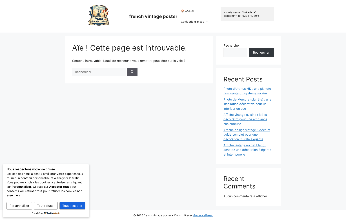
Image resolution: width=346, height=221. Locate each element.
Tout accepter (72, 206)
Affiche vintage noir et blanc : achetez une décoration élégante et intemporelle (247, 149)
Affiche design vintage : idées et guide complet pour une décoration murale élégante (246, 134)
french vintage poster (153, 16)
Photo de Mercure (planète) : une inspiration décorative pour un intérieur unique (247, 104)
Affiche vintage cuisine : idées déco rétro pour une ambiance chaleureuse (245, 119)
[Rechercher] (132, 72)
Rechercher (231, 45)
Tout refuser (46, 206)
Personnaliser (19, 206)
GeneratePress (203, 215)
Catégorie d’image (192, 21)
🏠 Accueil (187, 11)
